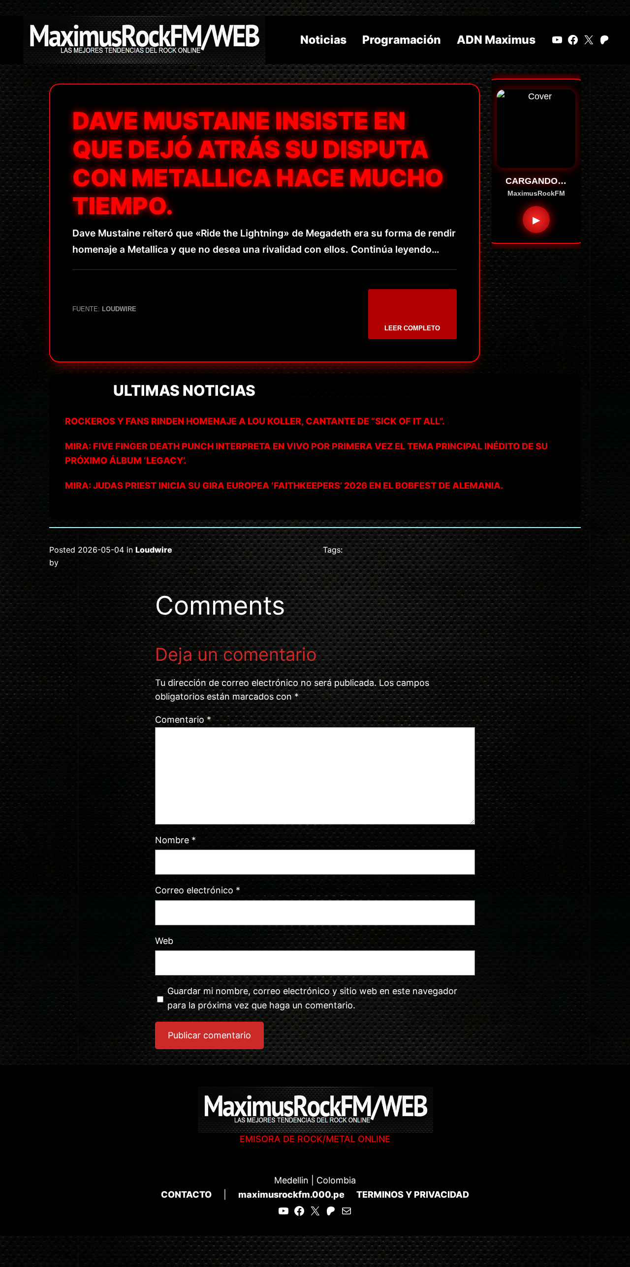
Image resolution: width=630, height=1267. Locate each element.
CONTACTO (186, 1194)
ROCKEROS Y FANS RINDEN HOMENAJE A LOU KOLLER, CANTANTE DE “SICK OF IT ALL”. (254, 421)
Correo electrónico (197, 890)
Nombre (175, 840)
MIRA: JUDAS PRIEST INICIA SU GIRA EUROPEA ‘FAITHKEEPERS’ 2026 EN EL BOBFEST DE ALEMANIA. (284, 485)
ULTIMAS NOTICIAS (184, 390)
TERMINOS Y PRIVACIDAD (412, 1194)
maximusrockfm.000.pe (291, 1194)
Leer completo (412, 328)
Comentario (183, 719)
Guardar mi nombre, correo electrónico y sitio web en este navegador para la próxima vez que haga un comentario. (312, 998)
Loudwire (153, 550)
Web (164, 941)
